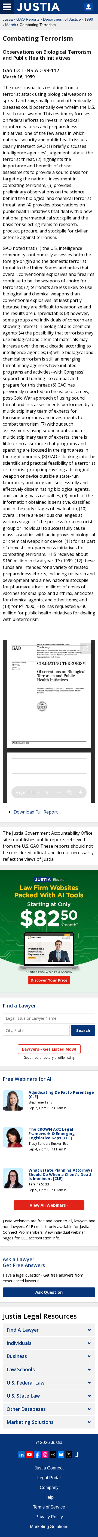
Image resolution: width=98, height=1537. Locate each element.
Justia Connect (49, 1468)
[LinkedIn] (21, 1454)
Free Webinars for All (28, 1079)
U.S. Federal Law (25, 1382)
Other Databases (26, 1409)
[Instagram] (45, 1454)
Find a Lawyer (19, 1005)
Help (49, 1497)
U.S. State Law (23, 1395)
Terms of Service (49, 1507)
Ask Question (49, 1292)
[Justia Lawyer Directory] (77, 1454)
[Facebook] (37, 1454)
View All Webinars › (49, 1205)
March (10, 25)
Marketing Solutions (30, 1422)
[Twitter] (69, 1454)
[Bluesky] (61, 1454)
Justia (8, 19)
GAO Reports (27, 19)
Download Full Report (36, 812)
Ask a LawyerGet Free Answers (24, 1262)
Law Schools (21, 1369)
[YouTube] (29, 1454)
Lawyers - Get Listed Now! (49, 1049)
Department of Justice (62, 19)
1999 (88, 19)
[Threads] (53, 1454)
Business (17, 1356)
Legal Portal (49, 1477)
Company (49, 1487)
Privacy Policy (49, 1516)
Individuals (19, 1343)
